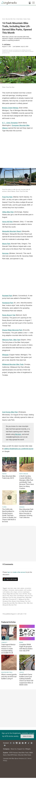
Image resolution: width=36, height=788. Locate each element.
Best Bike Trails (23, 753)
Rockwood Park (7, 302)
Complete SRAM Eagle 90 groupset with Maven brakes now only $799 (26, 648)
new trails (10, 588)
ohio (11, 592)
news (14, 588)
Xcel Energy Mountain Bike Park (16, 602)
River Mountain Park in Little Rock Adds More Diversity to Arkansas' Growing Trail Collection (26, 513)
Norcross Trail (28, 595)
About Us (13, 749)
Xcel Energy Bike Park (10, 412)
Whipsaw (5, 354)
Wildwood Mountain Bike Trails (13, 364)
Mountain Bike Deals (24, 755)
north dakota (6, 592)
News (28, 19)
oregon (15, 592)
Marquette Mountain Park (10, 605)
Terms (29, 758)
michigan (5, 590)
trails (18, 588)
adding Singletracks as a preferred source (18, 448)
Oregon (21, 672)
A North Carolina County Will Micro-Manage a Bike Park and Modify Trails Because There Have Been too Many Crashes (26, 482)
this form (18, 434)
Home (3, 19)
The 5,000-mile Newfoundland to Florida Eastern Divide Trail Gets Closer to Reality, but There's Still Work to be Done (9, 515)
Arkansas (21, 507)
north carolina (27, 590)
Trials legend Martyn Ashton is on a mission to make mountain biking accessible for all (8, 649)
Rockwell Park (7, 295)
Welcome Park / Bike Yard (11, 339)
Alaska (25, 19)
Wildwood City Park (24, 599)
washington (26, 592)
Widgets (27, 749)
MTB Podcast (13, 753)
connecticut (28, 588)
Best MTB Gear (12, 755)
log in (9, 572)
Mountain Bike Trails (10, 19)
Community (4, 642)
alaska (22, 588)
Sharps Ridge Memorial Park (12, 330)
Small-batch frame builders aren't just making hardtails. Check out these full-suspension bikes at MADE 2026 (26, 680)
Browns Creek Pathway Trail (19, 601)
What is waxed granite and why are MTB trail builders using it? (9, 677)
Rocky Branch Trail (8, 315)
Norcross (5, 253)
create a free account (19, 572)
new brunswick (19, 590)
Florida (4, 507)
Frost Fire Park (7, 197)
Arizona (4, 473)
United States (19, 19)
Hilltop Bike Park (8, 212)
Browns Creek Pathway (10, 107)
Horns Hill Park (7, 221)
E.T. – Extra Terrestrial (10, 122)
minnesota (11, 590)
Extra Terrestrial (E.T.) (12, 599)
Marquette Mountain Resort (11, 231)
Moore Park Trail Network (17, 595)
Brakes (21, 642)
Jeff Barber (7, 44)
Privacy (5, 760)
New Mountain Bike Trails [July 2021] (9, 477)
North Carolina (23, 473)
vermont (20, 592)
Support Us (20, 749)
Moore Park (6, 243)
